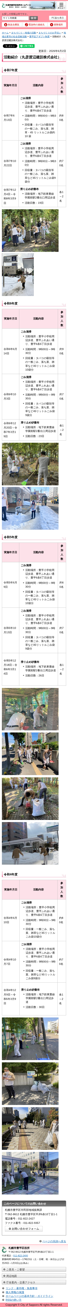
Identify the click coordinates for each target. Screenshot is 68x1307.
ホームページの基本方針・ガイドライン (29, 1296)
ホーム (5, 32)
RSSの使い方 (14, 1299)
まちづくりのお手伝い (50, 32)
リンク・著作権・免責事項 (21, 1288)
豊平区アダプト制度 (39, 36)
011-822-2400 (20, 1255)
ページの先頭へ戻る (54, 1241)
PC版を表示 (58, 17)
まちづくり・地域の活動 (23, 32)
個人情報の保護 (15, 1292)
